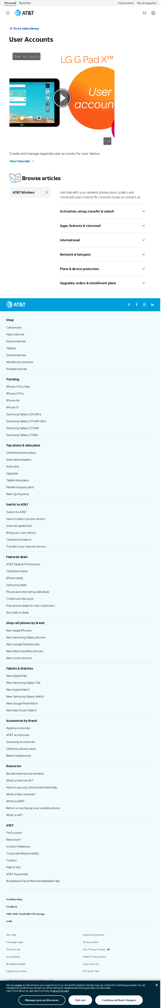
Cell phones (14, 327)
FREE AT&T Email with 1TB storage (25, 913)
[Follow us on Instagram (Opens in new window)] (144, 304)
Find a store (126, 3)
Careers (11, 860)
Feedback (11, 906)
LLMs (9, 921)
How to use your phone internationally (31, 787)
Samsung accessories (20, 742)
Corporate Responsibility (22, 853)
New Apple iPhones (19, 630)
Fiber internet (15, 334)
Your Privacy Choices (94, 949)
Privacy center (90, 942)
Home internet (16, 341)
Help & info (13, 867)
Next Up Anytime (17, 494)
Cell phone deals (17, 571)
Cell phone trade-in (19, 539)
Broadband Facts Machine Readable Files (33, 881)
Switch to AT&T (16, 512)
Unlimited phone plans (21, 453)
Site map (11, 934)
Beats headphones (18, 755)
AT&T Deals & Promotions (23, 564)
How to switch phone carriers (25, 519)
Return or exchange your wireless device (33, 808)
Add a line (12, 466)
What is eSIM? (15, 801)
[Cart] (144, 13)
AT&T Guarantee (17, 874)
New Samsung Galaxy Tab (23, 683)
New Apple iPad (16, 676)
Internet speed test (19, 526)
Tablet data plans (17, 480)
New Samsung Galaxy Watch (25, 696)
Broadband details (16, 963)
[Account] (153, 13)
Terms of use (13, 949)
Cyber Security (91, 963)
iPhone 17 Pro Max (18, 386)
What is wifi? (14, 815)
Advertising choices (93, 934)
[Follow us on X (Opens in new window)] (128, 304)
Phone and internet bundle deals (27, 592)
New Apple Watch (18, 689)
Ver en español (146, 3)
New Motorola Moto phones (24, 651)
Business (25, 3)
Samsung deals (16, 585)
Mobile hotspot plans (20, 487)
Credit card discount (20, 599)
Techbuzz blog (14, 899)
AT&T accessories (17, 735)
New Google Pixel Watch (22, 703)
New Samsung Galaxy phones (26, 637)
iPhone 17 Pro (15, 393)
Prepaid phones (16, 369)
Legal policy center (16, 971)
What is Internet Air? (19, 780)
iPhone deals (14, 578)
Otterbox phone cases (21, 749)
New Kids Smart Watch (21, 710)
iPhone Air (13, 400)
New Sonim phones (19, 658)
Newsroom (13, 839)
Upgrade (12, 473)
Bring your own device (21, 533)
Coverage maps (14, 942)
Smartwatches (16, 355)
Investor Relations (18, 846)
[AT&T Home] (24, 13)
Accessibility (13, 956)
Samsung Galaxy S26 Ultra (23, 414)
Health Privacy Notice (94, 956)
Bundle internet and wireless (25, 773)
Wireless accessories (19, 362)
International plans (18, 459)
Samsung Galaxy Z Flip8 (22, 435)
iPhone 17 (12, 407)
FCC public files (91, 971)
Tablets (11, 348)
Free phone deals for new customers (30, 605)
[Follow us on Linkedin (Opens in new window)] (152, 304)
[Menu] (8, 13)
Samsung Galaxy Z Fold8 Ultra (26, 421)
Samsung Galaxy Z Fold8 (22, 428)
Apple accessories (18, 728)
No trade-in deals (17, 612)
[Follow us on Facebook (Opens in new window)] (136, 304)
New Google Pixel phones (22, 644)
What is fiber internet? (21, 794)
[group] (80, 320)
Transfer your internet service (26, 546)
